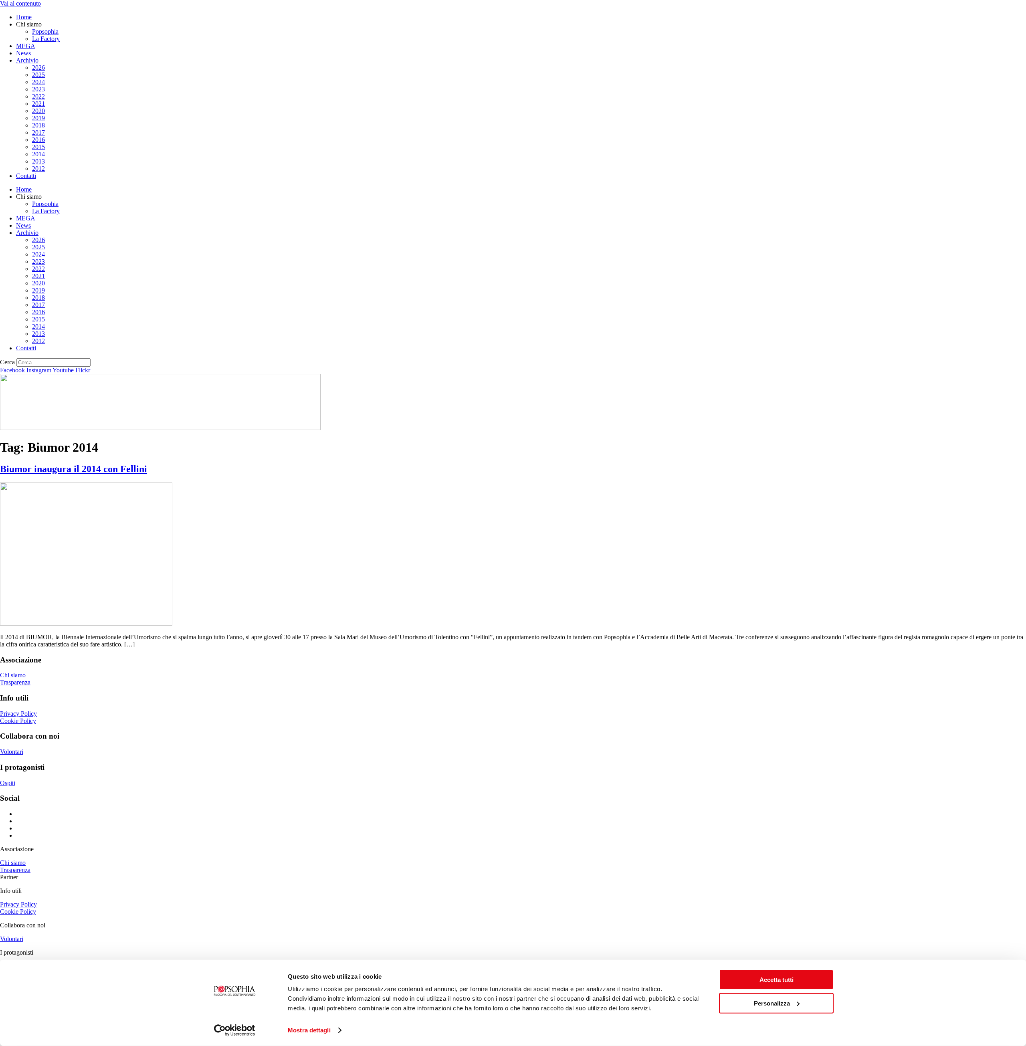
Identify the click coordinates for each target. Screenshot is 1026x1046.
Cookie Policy (18, 720)
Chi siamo (13, 675)
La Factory (46, 38)
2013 (38, 161)
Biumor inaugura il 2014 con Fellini (73, 469)
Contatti (26, 175)
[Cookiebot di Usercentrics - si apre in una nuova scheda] (235, 1030)
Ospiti (7, 782)
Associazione (17, 849)
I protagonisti (16, 952)
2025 (38, 74)
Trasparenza (15, 682)
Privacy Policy (18, 713)
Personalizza (772, 1003)
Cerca (7, 362)
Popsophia (45, 31)
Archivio (27, 60)
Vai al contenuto (20, 3)
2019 (38, 118)
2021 (38, 103)
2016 (38, 139)
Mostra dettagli (309, 1030)
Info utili (11, 890)
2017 (38, 132)
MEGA (25, 45)
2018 (38, 125)
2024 (38, 82)
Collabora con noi (22, 925)
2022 (38, 96)
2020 (38, 110)
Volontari (11, 751)
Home (24, 17)
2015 (38, 146)
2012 (38, 168)
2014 (38, 154)
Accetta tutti (776, 979)
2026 (38, 67)
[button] (513, 849)
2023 (38, 89)
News (23, 53)
